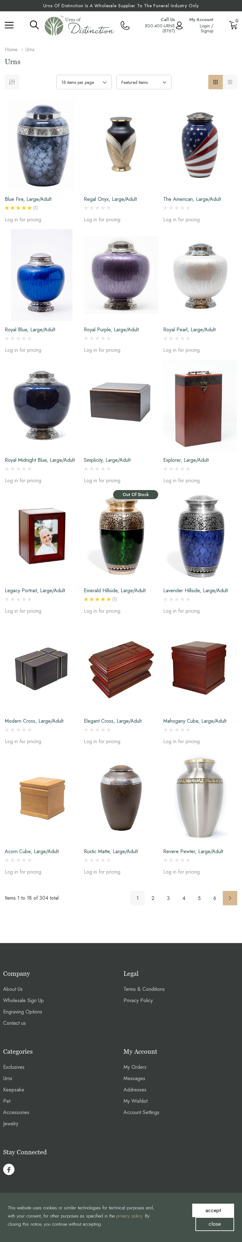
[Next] (230, 898)
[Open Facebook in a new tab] (8, 1169)
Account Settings (141, 1112)
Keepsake (13, 1089)
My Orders (135, 1067)
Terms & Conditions (144, 989)
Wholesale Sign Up (23, 1000)
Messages (134, 1078)
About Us (13, 989)
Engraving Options (22, 1011)
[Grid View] (215, 82)
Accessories (16, 1112)
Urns (7, 1078)
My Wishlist (135, 1101)
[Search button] (34, 24)
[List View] (230, 82)
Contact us (14, 1023)
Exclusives (14, 1067)
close (215, 1224)
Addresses (135, 1089)
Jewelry (10, 1123)
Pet (6, 1101)
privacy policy (129, 1215)
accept (213, 1210)
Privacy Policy (138, 1000)
